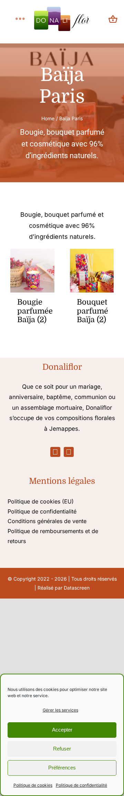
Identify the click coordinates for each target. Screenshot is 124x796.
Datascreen (77, 588)
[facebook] (55, 452)
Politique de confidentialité (81, 785)
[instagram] (69, 452)
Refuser (62, 749)
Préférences (62, 768)
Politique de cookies (32, 785)
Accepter (62, 730)
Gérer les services (60, 710)
